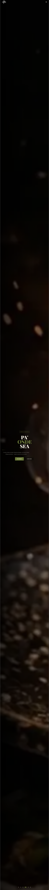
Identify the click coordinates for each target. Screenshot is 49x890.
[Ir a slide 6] (30, 887)
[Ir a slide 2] (21, 887)
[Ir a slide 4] (25, 887)
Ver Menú (19, 459)
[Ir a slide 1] (18, 887)
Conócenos (29, 459)
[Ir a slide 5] (27, 887)
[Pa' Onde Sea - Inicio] (4, 2)
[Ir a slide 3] (23, 887)
